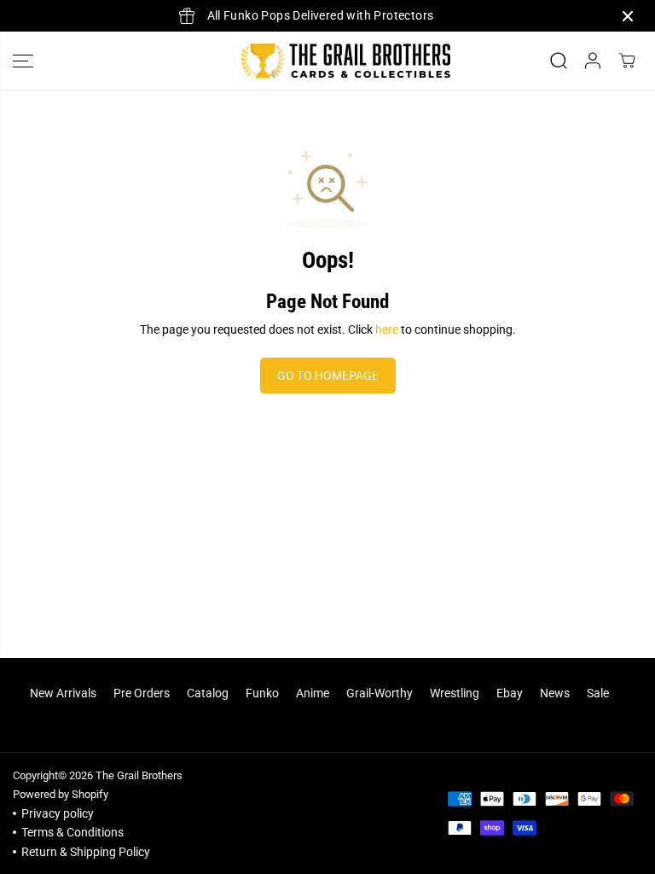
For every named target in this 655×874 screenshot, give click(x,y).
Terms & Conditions (72, 832)
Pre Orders (141, 693)
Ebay (509, 693)
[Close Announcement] (627, 16)
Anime (312, 693)
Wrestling (454, 693)
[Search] (558, 60)
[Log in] (592, 60)
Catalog (208, 693)
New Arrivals (63, 693)
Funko (262, 693)
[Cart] (627, 60)
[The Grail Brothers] (323, 60)
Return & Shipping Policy (85, 852)
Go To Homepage (328, 375)
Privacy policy (57, 813)
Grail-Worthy (379, 693)
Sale (598, 693)
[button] (23, 61)
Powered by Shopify (60, 794)
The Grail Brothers (139, 775)
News (555, 693)
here (386, 329)
